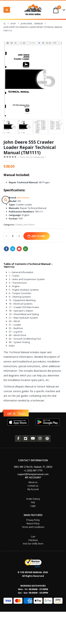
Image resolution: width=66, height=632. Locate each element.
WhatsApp (25, 249)
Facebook (6, 249)
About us (33, 482)
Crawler (19, 224)
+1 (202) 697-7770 (33, 470)
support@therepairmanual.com (33, 474)
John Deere (23, 197)
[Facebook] (18, 438)
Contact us (33, 485)
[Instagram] (40, 438)
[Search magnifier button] (5, 199)
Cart (33, 536)
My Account (33, 489)
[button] (7, 10)
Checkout (33, 540)
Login (33, 505)
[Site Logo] (33, 9)
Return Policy (33, 523)
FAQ (33, 502)
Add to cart (39, 236)
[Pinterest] (47, 438)
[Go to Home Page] (4, 23)
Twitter (12, 249)
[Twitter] (25, 438)
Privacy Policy (33, 520)
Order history (33, 498)
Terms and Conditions (33, 527)
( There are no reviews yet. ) (32, 157)
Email (19, 249)
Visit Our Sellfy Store (33, 543)
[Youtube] (32, 438)
